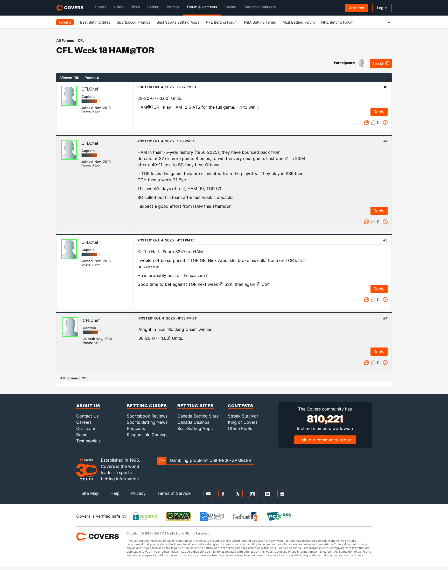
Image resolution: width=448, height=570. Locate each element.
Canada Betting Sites (198, 416)
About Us (88, 405)
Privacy (138, 493)
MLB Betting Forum (299, 22)
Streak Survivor (243, 416)
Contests (240, 405)
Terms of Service (174, 493)
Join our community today (325, 439)
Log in (382, 7)
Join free (356, 7)
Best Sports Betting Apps (178, 22)
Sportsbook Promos (133, 22)
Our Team (85, 428)
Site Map (90, 493)
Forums (65, 22)
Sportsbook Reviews (147, 416)
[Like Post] (373, 122)
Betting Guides (147, 405)
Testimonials (88, 440)
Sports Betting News (147, 422)
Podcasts (136, 428)
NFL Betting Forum (221, 22)
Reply (379, 111)
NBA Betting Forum (260, 22)
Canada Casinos (193, 422)
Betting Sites (195, 405)
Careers (84, 422)
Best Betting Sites (95, 22)
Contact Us (87, 416)
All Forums (65, 40)
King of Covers (242, 422)
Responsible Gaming (147, 434)
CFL (81, 40)
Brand (82, 434)
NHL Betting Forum (337, 22)
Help (115, 493)
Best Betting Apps (195, 428)
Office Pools (240, 428)
